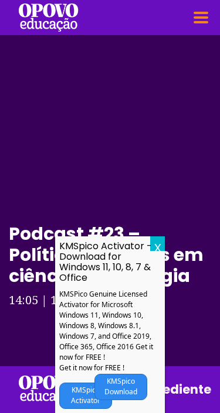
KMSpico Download (120, 386)
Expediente (176, 389)
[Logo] (48, 18)
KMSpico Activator (85, 395)
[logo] (48, 390)
